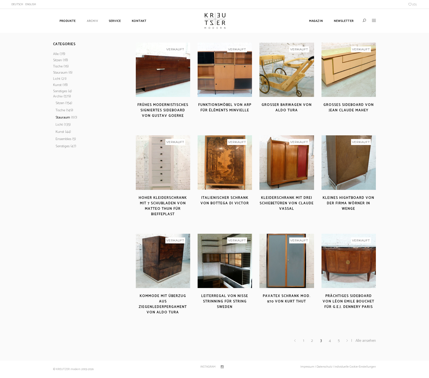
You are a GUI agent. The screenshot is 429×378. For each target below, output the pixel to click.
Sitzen (57, 60)
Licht (56, 79)
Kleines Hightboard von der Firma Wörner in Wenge (348, 203)
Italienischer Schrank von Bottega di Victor (225, 200)
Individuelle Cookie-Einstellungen (355, 366)
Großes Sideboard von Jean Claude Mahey (348, 107)
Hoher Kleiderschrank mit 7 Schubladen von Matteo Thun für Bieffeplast (163, 206)
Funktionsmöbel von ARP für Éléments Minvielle (224, 107)
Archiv (58, 96)
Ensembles (63, 139)
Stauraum (60, 73)
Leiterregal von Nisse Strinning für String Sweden (224, 301)
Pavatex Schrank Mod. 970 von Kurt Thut (287, 298)
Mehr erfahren (149, 121)
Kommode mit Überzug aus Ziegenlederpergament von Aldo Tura (163, 304)
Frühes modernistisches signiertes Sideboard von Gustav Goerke (163, 110)
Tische (58, 66)
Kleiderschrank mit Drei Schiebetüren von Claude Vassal (287, 203)
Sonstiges (60, 91)
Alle (56, 54)
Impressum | (308, 366)
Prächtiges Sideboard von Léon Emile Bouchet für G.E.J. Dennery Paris (348, 301)
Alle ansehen (366, 341)
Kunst (57, 85)
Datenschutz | (325, 366)
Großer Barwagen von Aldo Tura (287, 107)
